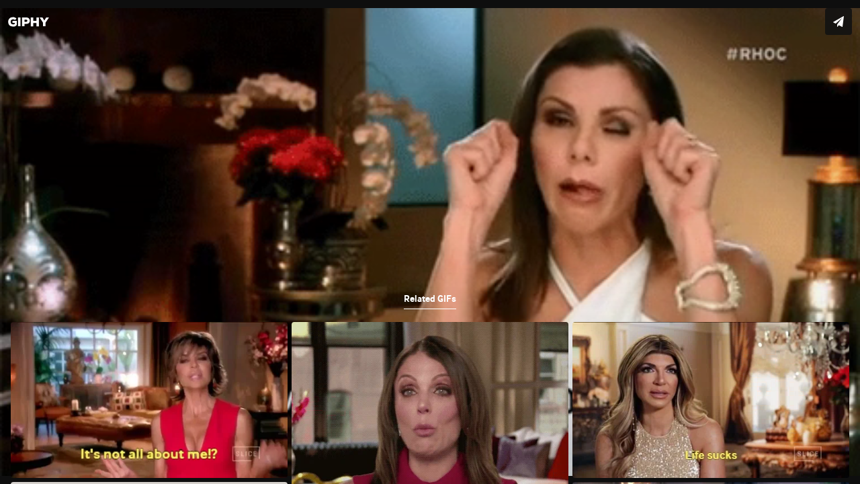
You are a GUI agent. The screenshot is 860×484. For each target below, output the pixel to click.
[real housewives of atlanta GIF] (430, 242)
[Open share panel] (838, 21)
